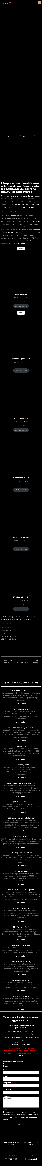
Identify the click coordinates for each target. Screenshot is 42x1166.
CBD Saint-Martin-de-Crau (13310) (21, 890)
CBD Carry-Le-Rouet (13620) (21, 853)
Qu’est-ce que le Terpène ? (11, 636)
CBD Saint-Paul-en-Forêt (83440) (21, 818)
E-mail (5, 1076)
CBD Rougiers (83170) (21, 709)
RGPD (5, 1110)
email (21, 1055)
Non (6, 1066)
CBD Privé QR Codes (9, 639)
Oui (6, 1064)
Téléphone (7, 1083)
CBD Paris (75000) (21, 871)
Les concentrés (7, 642)
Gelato (3, 633)
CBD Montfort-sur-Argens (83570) (21, 728)
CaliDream (5, 628)
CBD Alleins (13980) (21, 996)
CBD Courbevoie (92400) (21, 945)
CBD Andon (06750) (21, 927)
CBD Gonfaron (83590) (21, 980)
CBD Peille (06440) (21, 908)
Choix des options (21, 306)
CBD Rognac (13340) (21, 802)
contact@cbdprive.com (21, 1045)
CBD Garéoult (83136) (21, 746)
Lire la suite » (21, 703)
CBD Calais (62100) (21, 837)
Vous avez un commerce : (13, 1061)
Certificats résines (7, 631)
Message (6, 1096)
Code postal (8, 1089)
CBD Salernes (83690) (21, 691)
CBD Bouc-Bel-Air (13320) (21, 962)
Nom (5, 1069)
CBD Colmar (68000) (21, 765)
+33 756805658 (21, 1042)
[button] (39, 2)
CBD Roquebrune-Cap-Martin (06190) (21, 783)
